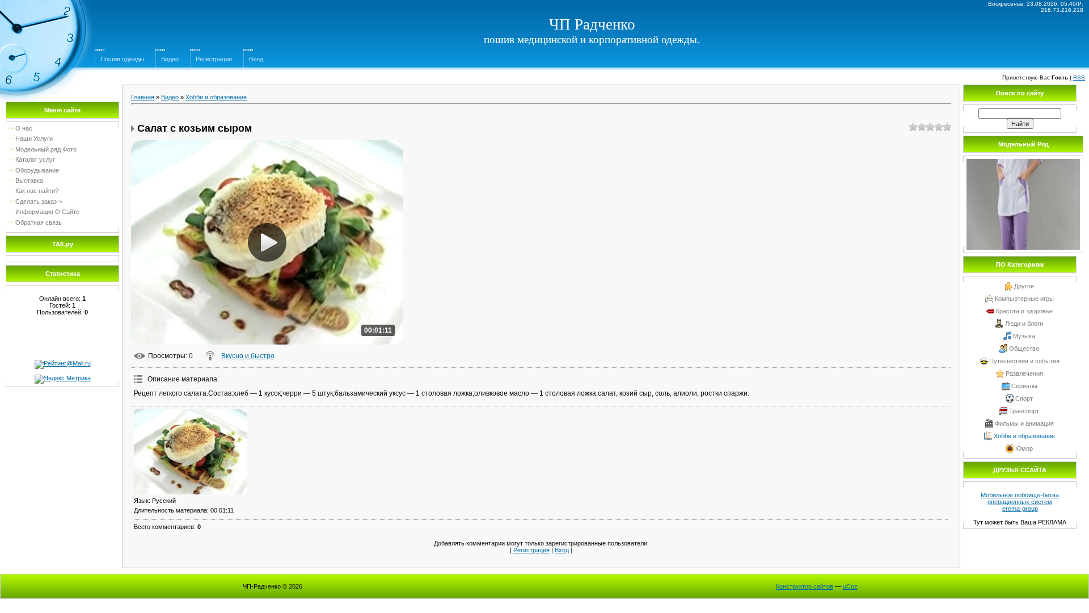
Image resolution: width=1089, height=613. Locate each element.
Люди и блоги (1024, 323)
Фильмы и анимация (1024, 423)
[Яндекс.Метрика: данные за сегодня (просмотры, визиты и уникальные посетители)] (63, 379)
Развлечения (1024, 373)
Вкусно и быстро (248, 356)
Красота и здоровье (1024, 311)
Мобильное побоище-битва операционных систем (1020, 498)
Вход (256, 59)
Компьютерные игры (1024, 298)
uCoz (850, 586)
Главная (142, 97)
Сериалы (1024, 386)
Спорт (1024, 398)
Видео (170, 59)
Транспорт (1024, 411)
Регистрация (214, 59)
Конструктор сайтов (804, 586)
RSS (1079, 77)
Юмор (1024, 448)
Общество (1024, 348)
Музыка (1024, 336)
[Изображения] (190, 451)
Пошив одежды (122, 59)
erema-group (1020, 508)
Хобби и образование (216, 97)
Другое (1024, 286)
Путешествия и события (1024, 361)
